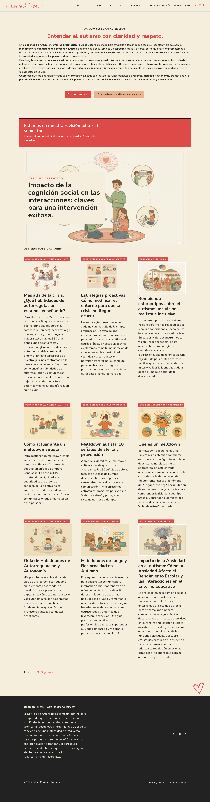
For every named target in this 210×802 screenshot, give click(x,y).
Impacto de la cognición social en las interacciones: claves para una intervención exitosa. (64, 200)
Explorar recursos (77, 94)
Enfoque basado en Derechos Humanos (119, 94)
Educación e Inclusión (153, 259)
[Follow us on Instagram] (200, 5)
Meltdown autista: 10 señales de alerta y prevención (102, 449)
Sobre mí (136, 5)
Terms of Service (177, 782)
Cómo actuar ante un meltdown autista (44, 446)
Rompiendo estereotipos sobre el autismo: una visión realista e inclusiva (159, 306)
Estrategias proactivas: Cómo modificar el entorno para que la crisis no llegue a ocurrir (103, 305)
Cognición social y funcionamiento (46, 259)
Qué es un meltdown (159, 444)
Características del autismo (105, 5)
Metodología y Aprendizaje (156, 521)
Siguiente (49, 672)
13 (37, 672)
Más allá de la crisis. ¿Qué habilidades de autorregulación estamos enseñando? (44, 303)
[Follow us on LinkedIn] (204, 5)
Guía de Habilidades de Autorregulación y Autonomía (47, 566)
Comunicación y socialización (101, 521)
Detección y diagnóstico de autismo (168, 5)
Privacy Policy (156, 782)
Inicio (80, 5)
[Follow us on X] (195, 5)
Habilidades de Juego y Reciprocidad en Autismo (104, 566)
